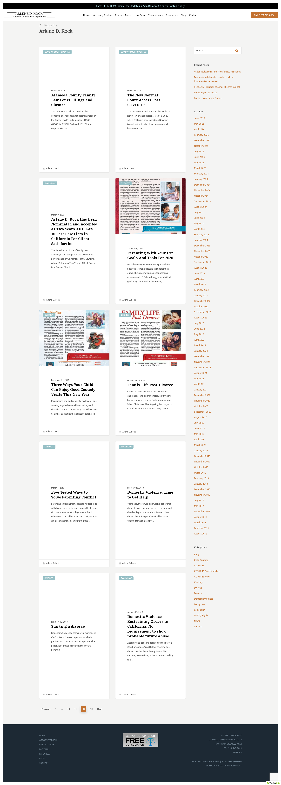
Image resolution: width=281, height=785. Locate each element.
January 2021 (201, 389)
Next (99, 709)
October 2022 (201, 306)
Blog (196, 554)
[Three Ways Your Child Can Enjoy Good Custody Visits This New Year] (74, 372)
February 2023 (201, 290)
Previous (46, 709)
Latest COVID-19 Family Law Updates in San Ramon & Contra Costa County (140, 6)
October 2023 (201, 256)
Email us (237, 752)
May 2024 (199, 223)
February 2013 (201, 528)
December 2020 (202, 395)
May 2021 (199, 378)
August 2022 (200, 317)
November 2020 (202, 400)
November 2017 (202, 495)
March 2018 (200, 472)
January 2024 (201, 240)
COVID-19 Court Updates (57, 52)
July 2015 (199, 500)
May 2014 (199, 506)
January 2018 (201, 484)
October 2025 (201, 146)
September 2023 (202, 262)
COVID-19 (199, 565)
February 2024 (201, 234)
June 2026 (199, 118)
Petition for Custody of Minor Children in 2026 (217, 87)
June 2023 (199, 273)
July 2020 (199, 423)
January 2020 (201, 450)
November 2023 (202, 251)
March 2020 (200, 445)
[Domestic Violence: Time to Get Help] (150, 504)
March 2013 (200, 522)
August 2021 (200, 373)
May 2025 (199, 162)
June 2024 (199, 218)
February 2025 (201, 173)
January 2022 (201, 351)
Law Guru (44, 749)
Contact (44, 763)
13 (91, 709)
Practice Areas (46, 744)
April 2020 (199, 439)
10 (68, 709)
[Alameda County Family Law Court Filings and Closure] (74, 109)
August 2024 (200, 207)
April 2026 (199, 129)
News (197, 621)
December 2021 (202, 356)
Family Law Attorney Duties (207, 98)
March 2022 (200, 345)
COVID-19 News (202, 576)
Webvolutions (234, 765)
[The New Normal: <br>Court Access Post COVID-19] (150, 109)
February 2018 (201, 478)
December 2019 (202, 456)
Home (42, 735)
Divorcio (198, 593)
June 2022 (199, 328)
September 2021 (202, 367)
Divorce (125, 315)
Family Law (50, 183)
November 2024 (202, 190)
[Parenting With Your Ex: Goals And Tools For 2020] (150, 241)
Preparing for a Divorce (205, 92)
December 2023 (202, 245)
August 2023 (200, 267)
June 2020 (199, 428)
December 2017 (202, 489)
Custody (125, 183)
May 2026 (199, 123)
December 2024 (202, 184)
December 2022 (202, 301)
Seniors (198, 626)
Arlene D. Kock (53, 168)
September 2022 (202, 312)
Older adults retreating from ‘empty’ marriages (217, 71)
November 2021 (202, 362)
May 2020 (199, 434)
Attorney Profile (48, 740)
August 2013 (200, 517)
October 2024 (201, 195)
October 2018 (201, 467)
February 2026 (201, 135)
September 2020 (202, 412)
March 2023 (200, 284)
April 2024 (199, 229)
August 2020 (200, 417)
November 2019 (202, 461)
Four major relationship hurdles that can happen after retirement (214, 79)
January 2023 (201, 295)
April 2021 (199, 384)
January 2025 (201, 179)
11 (75, 709)
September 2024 (202, 201)
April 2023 (199, 279)
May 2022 (199, 334)
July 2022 (199, 323)
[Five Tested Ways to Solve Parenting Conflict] (74, 504)
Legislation (199, 610)
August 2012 (200, 533)
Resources (44, 753)
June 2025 (199, 157)
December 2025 (202, 140)
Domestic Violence (203, 599)
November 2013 (202, 511)
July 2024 (199, 212)
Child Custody (201, 560)
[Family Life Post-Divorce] (150, 373)
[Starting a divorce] (74, 636)
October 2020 (201, 406)
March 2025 (200, 168)
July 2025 (199, 151)
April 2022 (199, 339)
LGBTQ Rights (201, 615)
